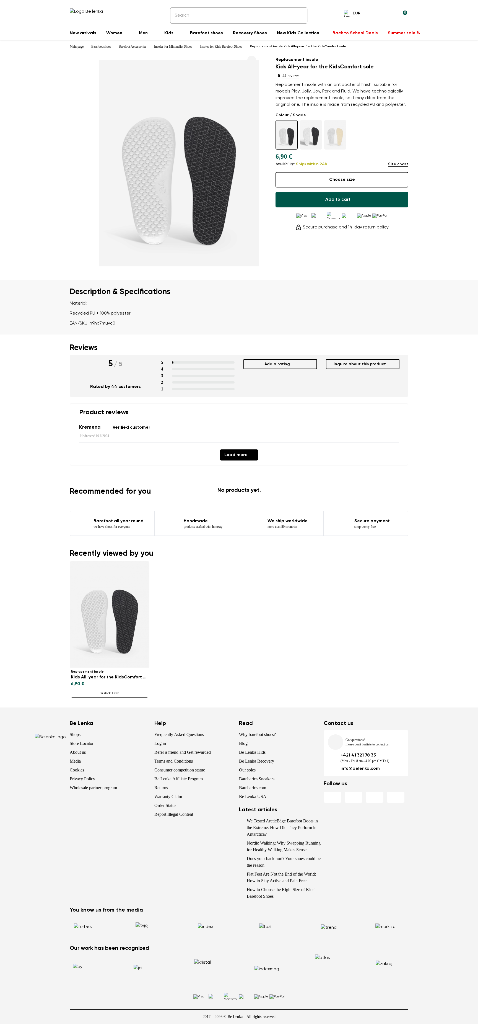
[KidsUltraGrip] (311, 135)
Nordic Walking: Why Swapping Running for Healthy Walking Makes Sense (284, 846)
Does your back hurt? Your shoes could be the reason (284, 862)
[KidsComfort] (287, 135)
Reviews (84, 348)
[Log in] (389, 14)
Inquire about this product (360, 364)
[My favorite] (376, 14)
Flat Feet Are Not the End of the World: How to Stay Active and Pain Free (281, 877)
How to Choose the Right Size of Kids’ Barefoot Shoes (281, 893)
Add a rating (277, 364)
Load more (236, 455)
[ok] (299, 15)
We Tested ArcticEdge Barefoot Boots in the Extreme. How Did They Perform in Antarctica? (282, 828)
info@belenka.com (360, 768)
